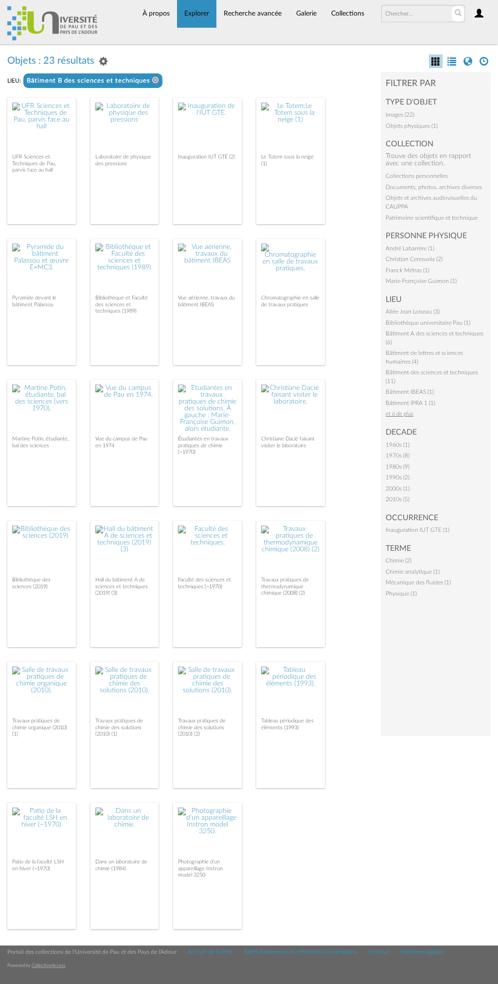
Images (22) (400, 115)
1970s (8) (397, 455)
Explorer (196, 13)
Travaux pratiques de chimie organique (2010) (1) (39, 727)
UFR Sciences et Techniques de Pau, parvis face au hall (34, 163)
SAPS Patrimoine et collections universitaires (301, 952)
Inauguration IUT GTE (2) (206, 156)
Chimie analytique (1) (413, 572)
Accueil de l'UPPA (210, 952)
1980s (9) (397, 467)
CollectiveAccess (49, 965)
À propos (156, 13)
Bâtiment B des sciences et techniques (89, 81)
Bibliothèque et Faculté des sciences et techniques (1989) (121, 304)
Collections (347, 13)
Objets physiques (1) (412, 126)
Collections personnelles (417, 176)
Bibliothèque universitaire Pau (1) (428, 323)
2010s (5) (397, 499)
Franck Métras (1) (407, 270)
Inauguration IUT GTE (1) (417, 530)
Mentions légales (422, 952)
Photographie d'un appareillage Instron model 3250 (200, 868)
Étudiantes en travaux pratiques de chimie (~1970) (203, 445)
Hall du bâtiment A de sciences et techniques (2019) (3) (121, 586)
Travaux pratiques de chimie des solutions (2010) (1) (119, 727)
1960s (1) (397, 445)
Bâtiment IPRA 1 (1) (410, 403)
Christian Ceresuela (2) (414, 259)
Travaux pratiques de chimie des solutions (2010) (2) (202, 727)
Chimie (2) (398, 560)
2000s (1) (397, 489)
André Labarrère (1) (410, 248)
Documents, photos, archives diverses (434, 187)
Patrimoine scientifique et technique (432, 218)
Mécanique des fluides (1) (418, 582)
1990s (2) (397, 477)
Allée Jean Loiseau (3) (413, 312)
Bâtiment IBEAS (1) (410, 392)
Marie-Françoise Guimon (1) (421, 281)
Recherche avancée (253, 13)
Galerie (306, 13)
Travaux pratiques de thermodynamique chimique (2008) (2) (285, 586)
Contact (379, 952)
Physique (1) (401, 594)
